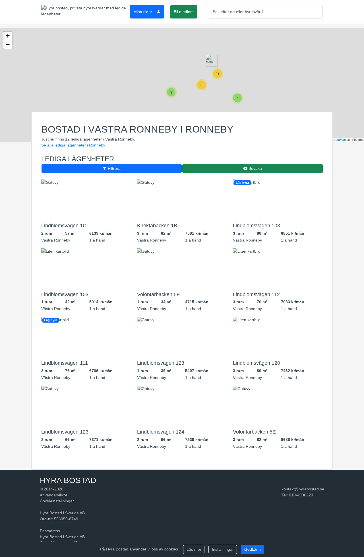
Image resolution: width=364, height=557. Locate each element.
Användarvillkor (53, 495)
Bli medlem (184, 11)
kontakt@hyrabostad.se (303, 489)
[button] (209, 61)
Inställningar (223, 549)
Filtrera (114, 168)
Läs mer (194, 549)
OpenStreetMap (335, 139)
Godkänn (252, 549)
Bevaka (254, 168)
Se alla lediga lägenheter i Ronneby (73, 145)
